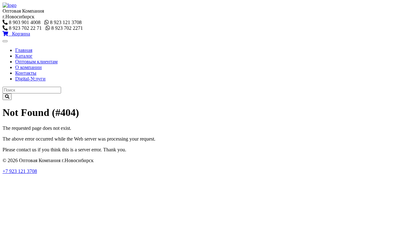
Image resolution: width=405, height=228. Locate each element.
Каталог (24, 56)
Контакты (25, 73)
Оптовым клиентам (36, 61)
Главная (23, 50)
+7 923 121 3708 (20, 171)
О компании (28, 67)
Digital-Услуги (30, 78)
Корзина (19, 33)
